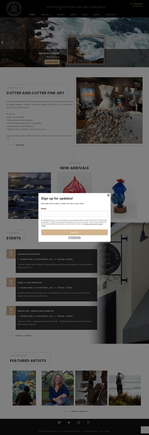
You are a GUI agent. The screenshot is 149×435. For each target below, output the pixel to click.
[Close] (108, 195)
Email (43, 209)
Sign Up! (74, 232)
